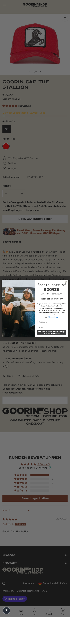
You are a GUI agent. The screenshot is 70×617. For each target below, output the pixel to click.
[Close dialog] (66, 282)
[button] (6, 610)
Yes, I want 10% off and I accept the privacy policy (51, 332)
